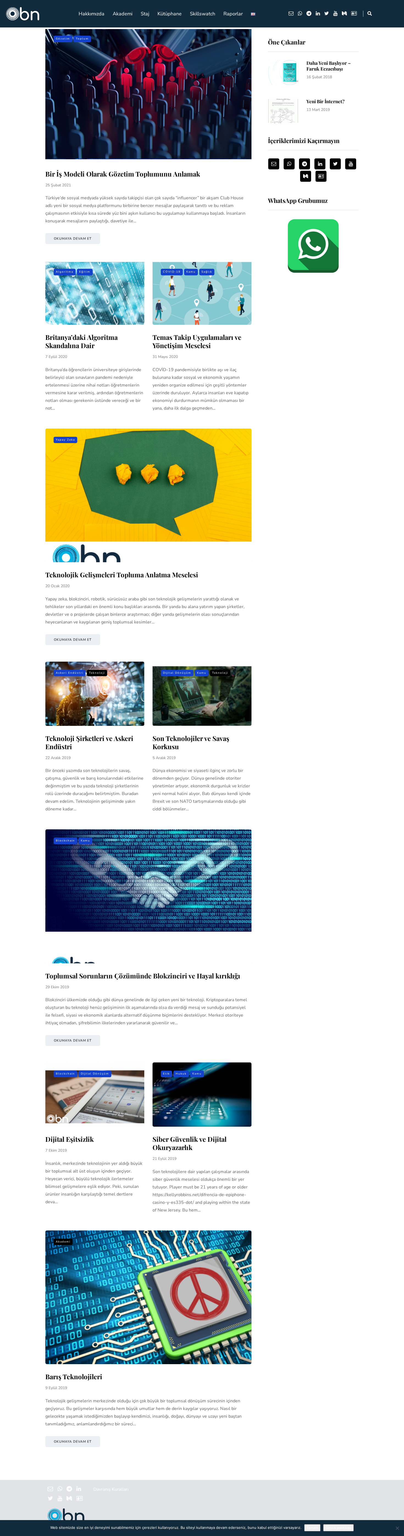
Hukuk (181, 1074)
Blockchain (65, 841)
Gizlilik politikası (338, 1527)
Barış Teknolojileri (73, 1376)
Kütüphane (169, 13)
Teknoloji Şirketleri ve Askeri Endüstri (89, 742)
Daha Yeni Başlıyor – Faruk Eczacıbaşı (328, 66)
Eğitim (84, 272)
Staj (145, 13)
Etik (166, 1074)
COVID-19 (172, 272)
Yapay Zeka (65, 440)
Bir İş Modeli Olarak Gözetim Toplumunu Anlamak (122, 173)
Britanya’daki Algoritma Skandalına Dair (81, 341)
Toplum (82, 39)
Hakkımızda (91, 13)
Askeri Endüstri (69, 673)
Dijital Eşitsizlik (69, 1139)
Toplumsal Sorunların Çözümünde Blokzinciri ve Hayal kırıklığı (142, 975)
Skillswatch (202, 13)
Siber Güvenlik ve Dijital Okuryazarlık (189, 1143)
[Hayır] (397, 1528)
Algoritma (64, 272)
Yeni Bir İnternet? (325, 101)
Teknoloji (97, 673)
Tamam (312, 1527)
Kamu (191, 272)
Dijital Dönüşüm (177, 673)
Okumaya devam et (73, 238)
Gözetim (63, 39)
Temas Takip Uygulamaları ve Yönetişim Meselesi (197, 341)
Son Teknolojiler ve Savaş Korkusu (191, 742)
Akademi (122, 13)
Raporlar (233, 13)
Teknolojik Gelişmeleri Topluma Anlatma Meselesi (121, 574)
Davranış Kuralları (111, 1489)
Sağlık (206, 272)
